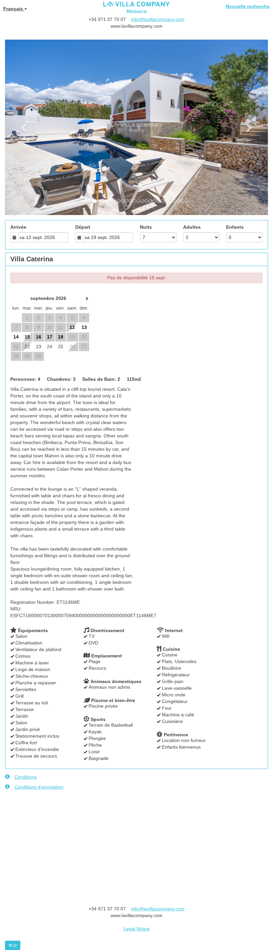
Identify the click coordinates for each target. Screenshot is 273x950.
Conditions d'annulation (39, 787)
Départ (82, 227)
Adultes (192, 227)
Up (14, 945)
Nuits (146, 227)
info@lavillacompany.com (157, 19)
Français (13, 8)
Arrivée (18, 227)
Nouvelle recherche (248, 6)
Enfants (235, 227)
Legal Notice (137, 928)
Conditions (25, 777)
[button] (25, 127)
